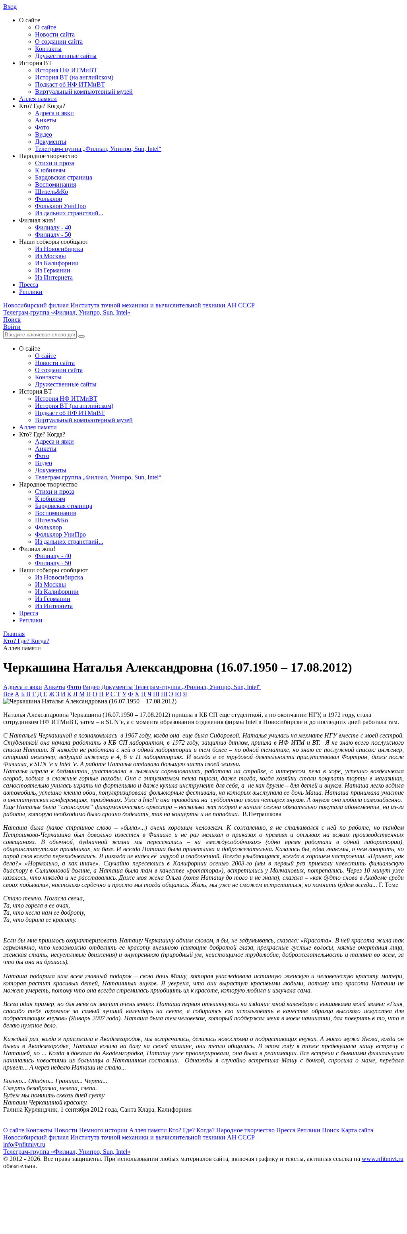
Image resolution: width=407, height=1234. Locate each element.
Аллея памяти (38, 98)
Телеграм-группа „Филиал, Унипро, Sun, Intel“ (98, 148)
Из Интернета (54, 277)
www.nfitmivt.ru (382, 1158)
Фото (42, 127)
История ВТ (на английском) (74, 77)
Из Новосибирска (59, 248)
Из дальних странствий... (69, 213)
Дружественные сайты (66, 55)
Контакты (48, 48)
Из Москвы (50, 256)
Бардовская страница (63, 177)
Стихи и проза (54, 163)
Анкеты (45, 120)
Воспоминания (55, 184)
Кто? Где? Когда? (192, 1130)
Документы (50, 141)
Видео (43, 134)
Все (8, 694)
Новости (66, 1130)
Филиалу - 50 (53, 234)
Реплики (31, 291)
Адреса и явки (54, 113)
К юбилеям (50, 170)
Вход (10, 6)
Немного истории (103, 1130)
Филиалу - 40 (53, 227)
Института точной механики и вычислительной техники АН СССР (129, 305)
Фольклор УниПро (60, 206)
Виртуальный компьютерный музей (84, 91)
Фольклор (48, 198)
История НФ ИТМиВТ (66, 70)
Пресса (28, 284)
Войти (12, 326)
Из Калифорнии (57, 263)
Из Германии (52, 270)
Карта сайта (357, 1130)
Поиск (330, 1130)
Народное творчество (245, 1130)
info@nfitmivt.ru (24, 1144)
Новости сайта (55, 34)
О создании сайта (59, 41)
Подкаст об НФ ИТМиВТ (70, 84)
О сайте (45, 27)
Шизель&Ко (51, 191)
